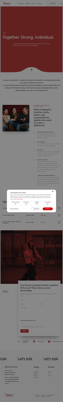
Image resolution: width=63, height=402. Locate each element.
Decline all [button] (36, 208)
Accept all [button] (47, 208)
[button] (14, 208)
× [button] (54, 191)
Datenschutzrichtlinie (18, 199)
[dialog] (31, 201)
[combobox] (52, 191)
